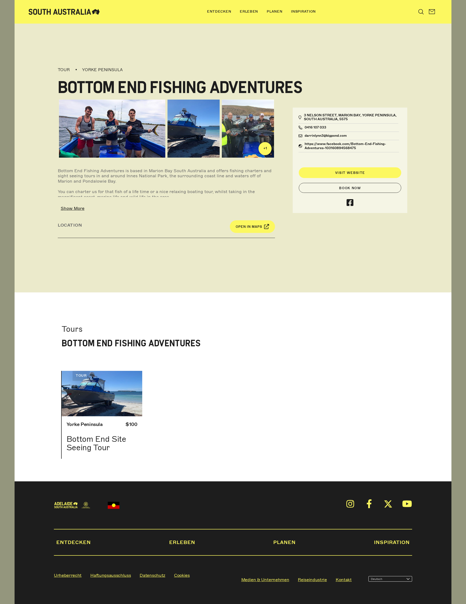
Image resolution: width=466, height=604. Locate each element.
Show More (72, 208)
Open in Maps (249, 227)
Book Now (350, 188)
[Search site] (421, 11)
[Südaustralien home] (64, 12)
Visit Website (350, 173)
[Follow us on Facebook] (350, 203)
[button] (432, 12)
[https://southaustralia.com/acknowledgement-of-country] (113, 505)
